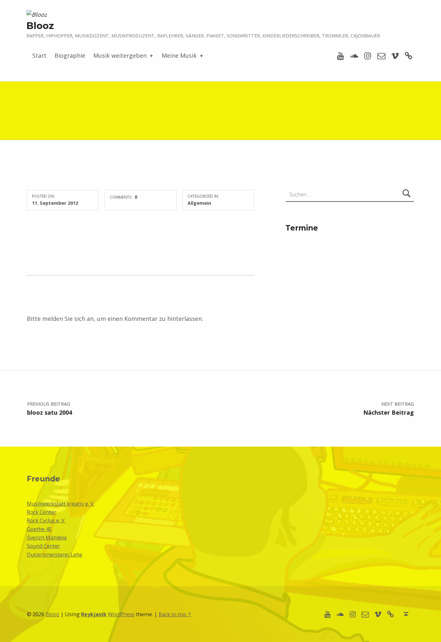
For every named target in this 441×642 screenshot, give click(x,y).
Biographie (70, 55)
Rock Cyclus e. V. (46, 520)
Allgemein (199, 203)
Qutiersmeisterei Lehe (54, 554)
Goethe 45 (39, 529)
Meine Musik (179, 55)
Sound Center (43, 545)
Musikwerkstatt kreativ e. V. (61, 503)
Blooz (40, 25)
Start (39, 55)
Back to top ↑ (175, 614)
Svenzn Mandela (47, 537)
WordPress (121, 614)
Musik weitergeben (120, 55)
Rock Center (41, 512)
